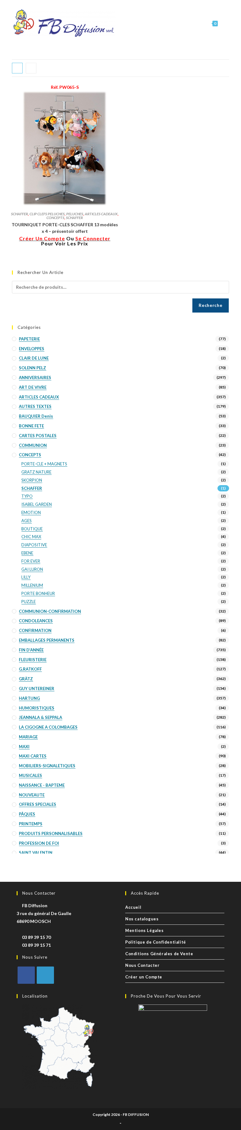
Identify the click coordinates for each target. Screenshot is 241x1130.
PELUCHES (74, 214)
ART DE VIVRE (32, 387)
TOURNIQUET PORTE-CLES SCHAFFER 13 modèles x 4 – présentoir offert (65, 228)
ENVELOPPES (31, 348)
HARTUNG (29, 698)
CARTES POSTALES (37, 435)
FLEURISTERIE (32, 659)
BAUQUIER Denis (36, 416)
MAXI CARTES (32, 755)
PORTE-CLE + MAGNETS (44, 463)
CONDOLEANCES (36, 620)
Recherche (210, 305)
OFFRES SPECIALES (37, 804)
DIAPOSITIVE (34, 544)
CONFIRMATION (35, 630)
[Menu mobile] (224, 23)
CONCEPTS (55, 217)
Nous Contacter (142, 965)
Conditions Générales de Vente (159, 953)
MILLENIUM (32, 585)
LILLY (25, 577)
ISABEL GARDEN (36, 504)
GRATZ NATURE (36, 471)
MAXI (24, 746)
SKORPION (31, 480)
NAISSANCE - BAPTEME (42, 785)
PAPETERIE (29, 338)
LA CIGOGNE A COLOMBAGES (48, 727)
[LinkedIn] (45, 975)
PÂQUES (27, 814)
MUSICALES (30, 775)
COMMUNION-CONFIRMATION (50, 611)
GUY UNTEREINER (36, 688)
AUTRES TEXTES (35, 406)
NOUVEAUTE (32, 794)
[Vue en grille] (17, 68)
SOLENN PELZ (32, 367)
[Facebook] (26, 975)
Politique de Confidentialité (155, 942)
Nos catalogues (141, 918)
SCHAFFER (19, 214)
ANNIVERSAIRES (35, 377)
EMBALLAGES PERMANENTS (46, 640)
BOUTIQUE (32, 528)
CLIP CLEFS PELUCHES (47, 214)
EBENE (27, 552)
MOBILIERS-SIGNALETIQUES (47, 765)
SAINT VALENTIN (35, 852)
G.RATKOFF (30, 669)
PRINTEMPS (30, 823)
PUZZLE (28, 601)
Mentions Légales (144, 930)
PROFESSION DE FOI (39, 843)
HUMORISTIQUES (36, 707)
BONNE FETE (31, 425)
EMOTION (31, 512)
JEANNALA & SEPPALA (40, 717)
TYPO (27, 496)
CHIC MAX (31, 536)
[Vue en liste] (31, 68)
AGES (26, 520)
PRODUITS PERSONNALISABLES (51, 833)
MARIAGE (28, 736)
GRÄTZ (26, 678)
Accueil (133, 907)
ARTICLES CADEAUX (101, 214)
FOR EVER (30, 561)
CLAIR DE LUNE (34, 358)
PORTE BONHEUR (38, 593)
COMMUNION (33, 445)
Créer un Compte (143, 976)
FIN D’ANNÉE (31, 649)
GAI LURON (32, 569)
